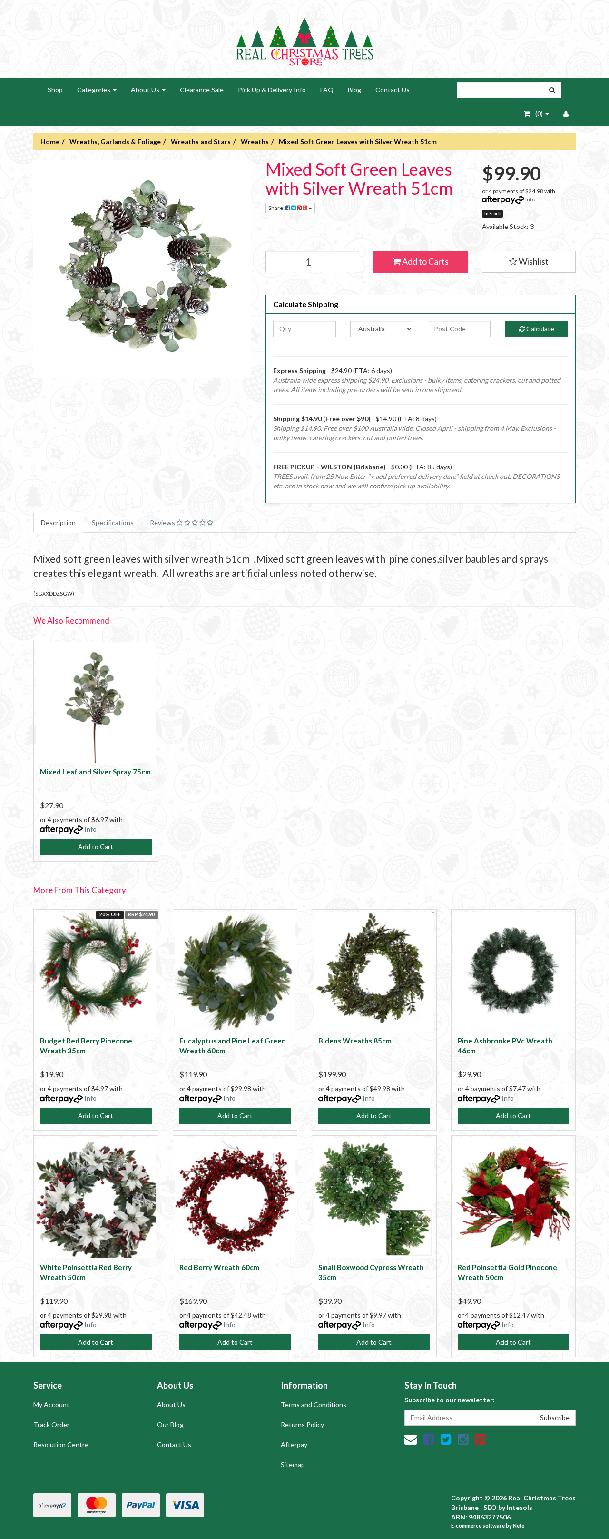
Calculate (539, 329)
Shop (55, 90)
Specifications (113, 522)
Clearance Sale (202, 90)
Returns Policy (302, 1424)
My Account (51, 1404)
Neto (519, 1525)
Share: (276, 207)
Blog (354, 90)
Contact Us (392, 90)
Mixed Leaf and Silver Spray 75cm (95, 771)
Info (530, 199)
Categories (94, 90)
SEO (490, 1507)
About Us (146, 90)
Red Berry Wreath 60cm (219, 1267)
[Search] (552, 90)
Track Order (51, 1424)
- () (537, 113)
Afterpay (294, 1444)
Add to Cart (95, 847)
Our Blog (170, 1424)
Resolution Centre (60, 1444)
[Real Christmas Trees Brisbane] (304, 38)
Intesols (519, 1507)
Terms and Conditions (313, 1404)
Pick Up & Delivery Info (272, 90)
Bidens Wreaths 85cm (355, 1040)
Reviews (163, 522)
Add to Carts (425, 261)
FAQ (327, 90)
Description (58, 522)
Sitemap (293, 1464)
